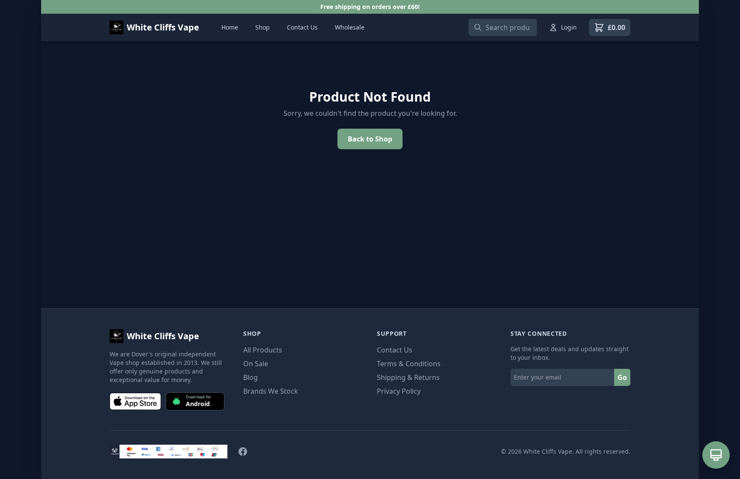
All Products (262, 350)
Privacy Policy (399, 391)
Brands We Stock (270, 391)
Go (622, 377)
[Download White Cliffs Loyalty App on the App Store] (135, 401)
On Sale (255, 363)
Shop (262, 27)
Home (229, 27)
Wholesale (349, 27)
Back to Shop (370, 139)
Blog (250, 377)
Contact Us (302, 27)
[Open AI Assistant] (716, 455)
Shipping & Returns (408, 377)
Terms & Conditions (409, 363)
